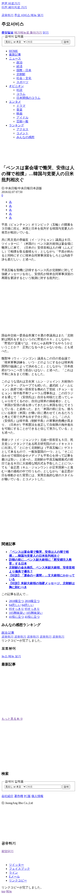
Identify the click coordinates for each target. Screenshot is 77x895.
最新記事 (15, 54)
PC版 (27, 796)
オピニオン (16, 86)
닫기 (46, 32)
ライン (13, 872)
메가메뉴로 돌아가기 (28, 32)
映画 (19, 113)
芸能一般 (22, 121)
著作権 (18, 796)
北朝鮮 (20, 74)
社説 (19, 90)
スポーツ (22, 82)
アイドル (22, 117)
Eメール (14, 876)
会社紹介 (7, 796)
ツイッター (16, 864)
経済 (19, 66)
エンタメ (15, 101)
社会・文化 (23, 78)
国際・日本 (23, 70)
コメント (22, 133)
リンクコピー (18, 880)
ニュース (15, 58)
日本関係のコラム (28, 97)
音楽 (19, 109)
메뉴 (9, 891)
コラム (20, 93)
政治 (19, 62)
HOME (13, 51)
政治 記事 (7, 632)
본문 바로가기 (10, 3)
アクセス (22, 129)
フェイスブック (19, 868)
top (3, 891)
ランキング (16, 125)
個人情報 (37, 796)
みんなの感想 (25, 137)
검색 (66, 41)
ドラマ (20, 105)
